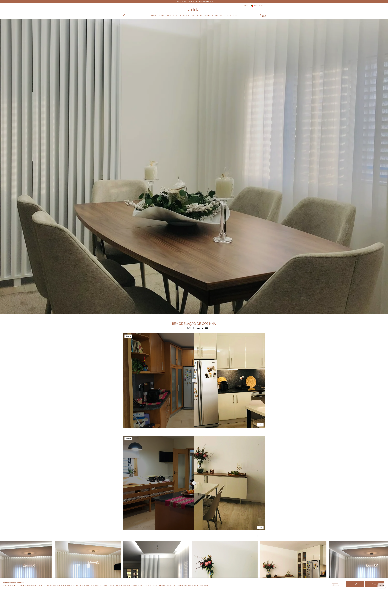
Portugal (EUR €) (258, 5)
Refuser (374, 584)
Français (245, 5)
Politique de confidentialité (199, 585)
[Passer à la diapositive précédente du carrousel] (258, 536)
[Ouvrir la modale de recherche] (124, 15)
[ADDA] (194, 9)
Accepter (354, 584)
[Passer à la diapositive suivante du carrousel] (263, 536)
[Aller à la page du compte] (259, 15)
